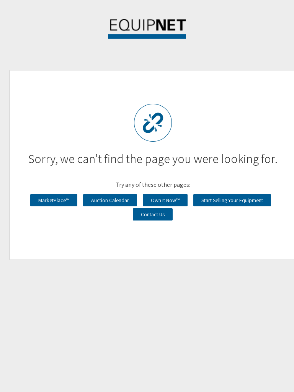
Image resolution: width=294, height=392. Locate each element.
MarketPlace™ (53, 200)
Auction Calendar (110, 200)
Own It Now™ (165, 200)
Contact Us (153, 214)
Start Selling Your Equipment (232, 200)
